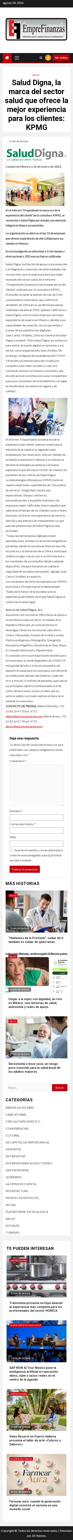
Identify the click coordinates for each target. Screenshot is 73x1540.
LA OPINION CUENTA (21, 1184)
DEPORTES (13, 1149)
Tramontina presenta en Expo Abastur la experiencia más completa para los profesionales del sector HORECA (36, 1307)
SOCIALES (12, 1225)
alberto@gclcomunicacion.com (24, 716)
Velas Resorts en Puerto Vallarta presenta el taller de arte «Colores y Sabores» (35, 1440)
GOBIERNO (14, 1177)
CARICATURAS (16, 1114)
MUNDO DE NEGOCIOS (22, 1197)
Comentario (18, 761)
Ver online (61, 57)
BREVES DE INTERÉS (20, 1107)
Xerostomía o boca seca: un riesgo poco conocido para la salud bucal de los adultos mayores (34, 1067)
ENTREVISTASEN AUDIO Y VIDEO (29, 1163)
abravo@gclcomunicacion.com (24, 726)
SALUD (35, 75)
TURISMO (13, 1232)
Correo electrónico (23, 824)
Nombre (16, 811)
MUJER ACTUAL (17, 1191)
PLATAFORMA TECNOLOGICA (27, 1211)
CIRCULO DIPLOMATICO (23, 1121)
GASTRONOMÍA (17, 1170)
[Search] (41, 57)
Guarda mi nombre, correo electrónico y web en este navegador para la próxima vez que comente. (36, 855)
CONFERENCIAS (17, 1128)
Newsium (66, 1530)
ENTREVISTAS (15, 1156)
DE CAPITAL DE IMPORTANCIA (27, 1142)
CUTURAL (13, 1135)
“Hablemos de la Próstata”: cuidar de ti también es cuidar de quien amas (35, 940)
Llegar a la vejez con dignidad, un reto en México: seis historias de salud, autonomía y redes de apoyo (35, 1003)
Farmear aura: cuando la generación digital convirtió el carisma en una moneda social (35, 1505)
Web (13, 837)
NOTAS (11, 1205)
